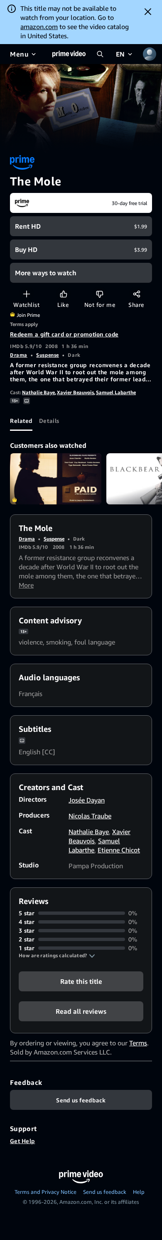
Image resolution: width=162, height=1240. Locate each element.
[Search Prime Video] (100, 54)
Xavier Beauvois (75, 392)
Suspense (47, 355)
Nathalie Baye (38, 392)
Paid (55, 479)
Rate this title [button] (81, 981)
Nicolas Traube (90, 816)
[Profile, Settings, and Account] (149, 54)
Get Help (22, 1140)
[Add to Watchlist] (26, 294)
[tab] (21, 421)
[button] (57, 955)
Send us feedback (104, 1191)
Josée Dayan (87, 800)
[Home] (69, 54)
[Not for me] (99, 294)
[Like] (63, 294)
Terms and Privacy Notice (45, 1191)
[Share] (136, 294)
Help (139, 1191)
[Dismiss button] (148, 11)
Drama (18, 355)
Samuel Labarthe (116, 392)
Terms (138, 1043)
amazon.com (39, 26)
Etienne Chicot (119, 850)
